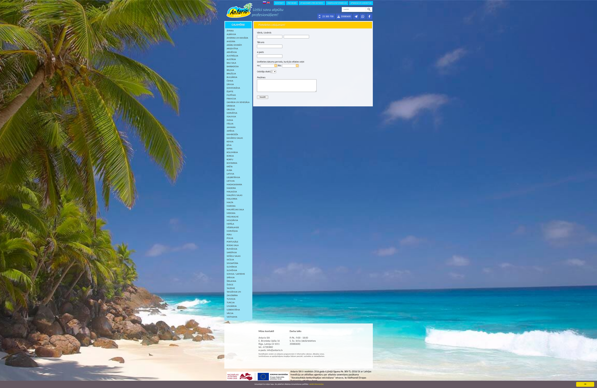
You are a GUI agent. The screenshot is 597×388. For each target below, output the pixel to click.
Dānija (230, 84)
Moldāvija (232, 220)
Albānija (231, 34)
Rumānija (232, 249)
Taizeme (231, 288)
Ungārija (232, 306)
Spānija (231, 277)
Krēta (230, 167)
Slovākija (232, 267)
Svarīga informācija (337, 3)
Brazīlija (231, 74)
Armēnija (232, 52)
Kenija (230, 142)
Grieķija (231, 106)
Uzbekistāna (233, 310)
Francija (231, 99)
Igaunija (231, 117)
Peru (229, 235)
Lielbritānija (233, 177)
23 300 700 (327, 16)
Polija (230, 238)
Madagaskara (234, 185)
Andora (231, 41)
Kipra (229, 149)
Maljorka (232, 199)
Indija (230, 120)
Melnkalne (232, 217)
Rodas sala (233, 245)
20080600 (346, 16)
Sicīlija (230, 260)
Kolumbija (232, 152)
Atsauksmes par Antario (312, 3)
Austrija (231, 59)
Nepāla (230, 224)
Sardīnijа (232, 252)
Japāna (230, 131)
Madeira (231, 188)
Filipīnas (231, 95)
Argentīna (232, 49)
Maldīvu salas (234, 195)
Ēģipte (230, 92)
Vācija (230, 313)
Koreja (230, 156)
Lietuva (231, 181)
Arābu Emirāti (234, 45)
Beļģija (230, 70)
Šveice (230, 285)
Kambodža (232, 134)
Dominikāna (233, 88)
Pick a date (275, 65)
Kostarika (232, 163)
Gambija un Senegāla (238, 102)
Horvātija (232, 113)
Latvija (230, 174)
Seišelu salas (234, 256)
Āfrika (230, 31)
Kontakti (279, 3)
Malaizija (232, 192)
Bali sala (231, 63)
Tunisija (231, 299)
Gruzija (231, 109)
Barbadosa (233, 66)
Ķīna (229, 145)
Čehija (230, 81)
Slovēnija (232, 270)
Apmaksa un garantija (361, 3)
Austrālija (232, 56)
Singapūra (232, 263)
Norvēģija (232, 231)
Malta (230, 202)
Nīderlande (233, 227)
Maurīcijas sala (235, 210)
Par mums (292, 3)
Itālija (230, 124)
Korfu (230, 159)
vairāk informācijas (316, 384)
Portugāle (232, 242)
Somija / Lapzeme (236, 274)
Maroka (231, 206)
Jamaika (231, 127)
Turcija (231, 303)
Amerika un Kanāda (237, 38)
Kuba (229, 170)
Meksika (231, 213)
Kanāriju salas (235, 138)
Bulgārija (232, 77)
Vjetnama (232, 317)
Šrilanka (231, 281)
